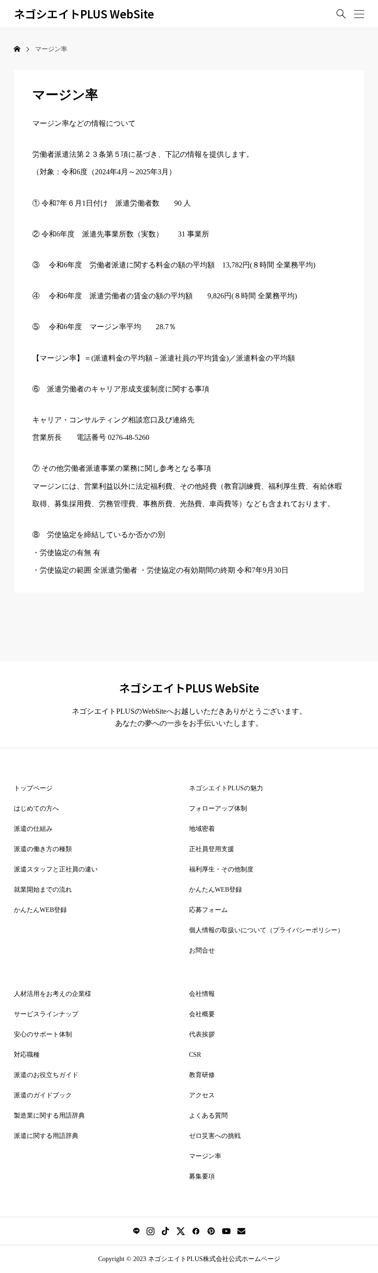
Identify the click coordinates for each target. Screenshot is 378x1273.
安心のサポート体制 (43, 1034)
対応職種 (27, 1054)
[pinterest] (211, 1231)
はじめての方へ (36, 808)
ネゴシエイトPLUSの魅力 (226, 788)
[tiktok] (165, 1231)
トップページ (33, 788)
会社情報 (202, 993)
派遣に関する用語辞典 (46, 1135)
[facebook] (196, 1231)
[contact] (241, 1231)
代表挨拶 (202, 1034)
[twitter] (181, 1231)
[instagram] (150, 1231)
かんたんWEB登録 (40, 909)
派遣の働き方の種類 (43, 849)
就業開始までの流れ (43, 889)
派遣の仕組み (33, 828)
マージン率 (205, 1156)
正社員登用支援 (211, 849)
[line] (136, 1231)
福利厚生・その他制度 (221, 869)
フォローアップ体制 (218, 808)
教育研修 (202, 1075)
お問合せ (202, 950)
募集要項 (202, 1176)
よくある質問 (208, 1115)
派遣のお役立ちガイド (46, 1075)
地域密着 (202, 828)
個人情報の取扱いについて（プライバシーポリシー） (266, 930)
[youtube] (226, 1231)
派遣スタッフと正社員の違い (56, 869)
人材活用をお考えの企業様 (52, 993)
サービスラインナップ (46, 1014)
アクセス (202, 1095)
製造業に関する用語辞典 (49, 1115)
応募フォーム (208, 909)
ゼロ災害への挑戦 (215, 1135)
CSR (195, 1054)
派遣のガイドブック (43, 1095)
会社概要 (202, 1014)
